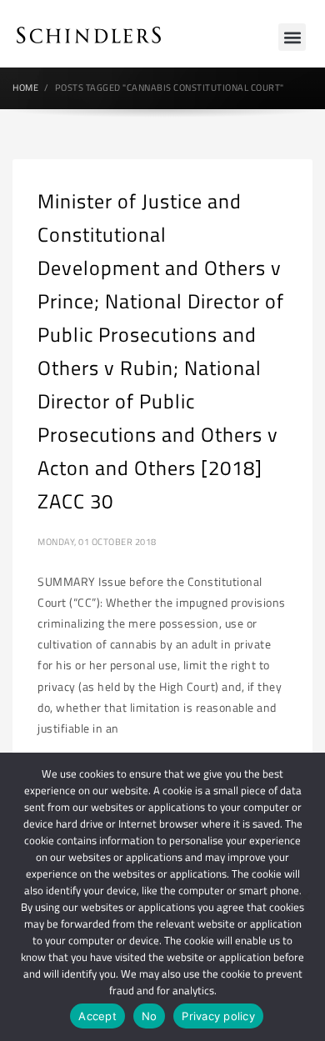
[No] (304, 896)
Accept (97, 1016)
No (150, 1016)
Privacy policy (218, 1016)
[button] (292, 37)
